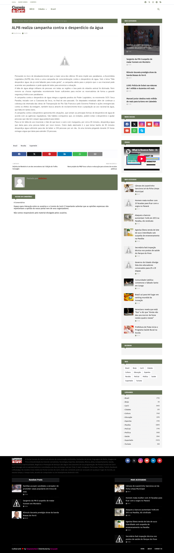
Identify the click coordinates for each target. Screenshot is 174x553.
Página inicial (18, 21)
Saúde (153, 376)
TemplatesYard (32, 549)
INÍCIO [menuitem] (31, 9)
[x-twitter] (149, 2)
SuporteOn (33, 146)
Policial (136, 376)
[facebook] (145, 2)
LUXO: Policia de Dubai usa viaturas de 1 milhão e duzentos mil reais (141, 86)
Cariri (142, 368)
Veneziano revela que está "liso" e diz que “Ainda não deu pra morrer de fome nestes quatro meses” (146, 313)
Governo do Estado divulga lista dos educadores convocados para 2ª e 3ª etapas (146, 266)
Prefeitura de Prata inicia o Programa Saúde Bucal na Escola (146, 330)
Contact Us (158, 549)
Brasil (26, 21)
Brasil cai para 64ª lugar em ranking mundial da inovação (147, 297)
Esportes (147, 372)
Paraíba (23, 146)
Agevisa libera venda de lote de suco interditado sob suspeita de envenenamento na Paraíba (147, 234)
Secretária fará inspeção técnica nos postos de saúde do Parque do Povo (147, 250)
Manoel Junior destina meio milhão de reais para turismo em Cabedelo (141, 100)
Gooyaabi (54, 549)
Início (14, 2)
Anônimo (17, 33)
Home (142, 549)
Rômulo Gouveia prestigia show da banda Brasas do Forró (141, 73)
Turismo (139, 381)
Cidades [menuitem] (41, 9)
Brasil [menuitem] (53, 9)
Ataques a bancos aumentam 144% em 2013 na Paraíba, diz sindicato (147, 218)
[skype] (160, 2)
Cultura (128, 372)
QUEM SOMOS (23, 2)
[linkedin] (153, 460)
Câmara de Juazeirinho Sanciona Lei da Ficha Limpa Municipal (147, 189)
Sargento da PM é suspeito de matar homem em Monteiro (139, 60)
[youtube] (149, 124)
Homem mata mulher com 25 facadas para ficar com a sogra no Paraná (146, 203)
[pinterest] (157, 2)
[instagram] (153, 2)
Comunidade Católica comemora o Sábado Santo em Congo (146, 283)
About (150, 549)
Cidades (150, 368)
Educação (137, 372)
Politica (145, 376)
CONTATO (33, 2)
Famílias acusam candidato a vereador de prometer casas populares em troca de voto (138, 46)
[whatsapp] (134, 130)
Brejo (135, 368)
